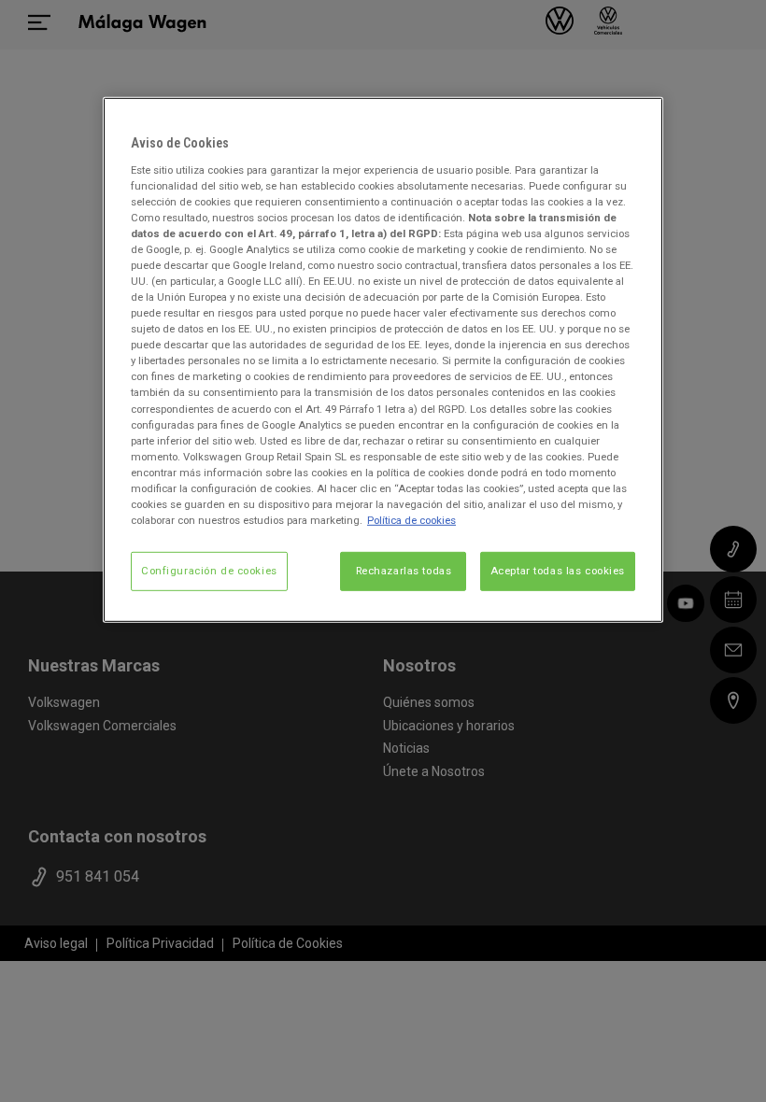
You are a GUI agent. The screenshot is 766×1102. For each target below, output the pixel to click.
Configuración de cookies (209, 570)
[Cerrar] (637, 119)
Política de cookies (411, 520)
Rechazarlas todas (404, 570)
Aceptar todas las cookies (557, 570)
